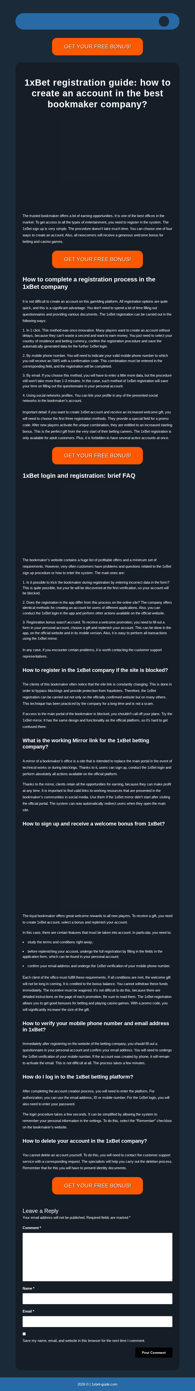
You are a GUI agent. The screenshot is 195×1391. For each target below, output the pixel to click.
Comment (32, 1228)
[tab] (164, 21)
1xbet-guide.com (104, 1384)
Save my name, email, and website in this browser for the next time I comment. (84, 1341)
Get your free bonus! (97, 46)
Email (28, 1311)
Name (28, 1288)
